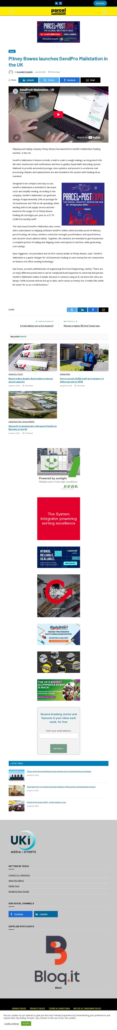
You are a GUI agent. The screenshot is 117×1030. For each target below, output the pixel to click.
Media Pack (14, 886)
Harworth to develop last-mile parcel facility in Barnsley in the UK (33, 427)
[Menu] (12, 11)
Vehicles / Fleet (16, 374)
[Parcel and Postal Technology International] (58, 11)
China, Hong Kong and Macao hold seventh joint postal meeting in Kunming (59, 771)
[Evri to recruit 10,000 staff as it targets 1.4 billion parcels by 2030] (84, 357)
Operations (65, 374)
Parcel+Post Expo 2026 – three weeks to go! (46, 802)
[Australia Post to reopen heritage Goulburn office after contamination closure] (16, 790)
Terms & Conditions (59, 1008)
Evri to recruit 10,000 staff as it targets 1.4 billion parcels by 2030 (82, 380)
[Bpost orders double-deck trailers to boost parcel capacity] (33, 357)
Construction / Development (22, 422)
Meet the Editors (16, 880)
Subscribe (100, 3)
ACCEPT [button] (26, 1023)
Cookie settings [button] (11, 1023)
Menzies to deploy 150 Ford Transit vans (82, 325)
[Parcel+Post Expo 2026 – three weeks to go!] (16, 805)
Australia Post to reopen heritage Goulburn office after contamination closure (61, 786)
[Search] (104, 11)
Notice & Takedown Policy (87, 1008)
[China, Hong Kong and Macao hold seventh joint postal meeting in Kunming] (16, 775)
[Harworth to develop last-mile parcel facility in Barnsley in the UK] (33, 404)
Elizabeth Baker (25, 72)
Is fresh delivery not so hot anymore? (37, 325)
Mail (12, 51)
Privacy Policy (37, 1008)
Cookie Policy (19, 1008)
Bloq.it (58, 987)
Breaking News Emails (19, 891)
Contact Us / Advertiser (19, 875)
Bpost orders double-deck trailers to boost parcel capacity (31, 380)
